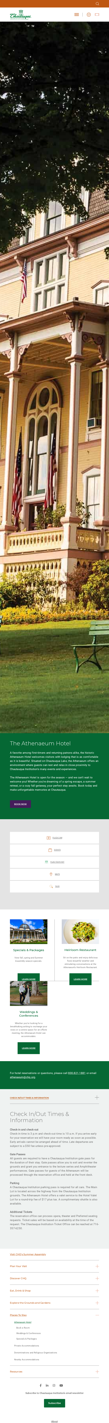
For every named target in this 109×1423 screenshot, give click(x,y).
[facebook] (41, 1385)
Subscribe (54, 1403)
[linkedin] (47, 1385)
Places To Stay (18, 1315)
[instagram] (54, 1385)
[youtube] (61, 1385)
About (54, 1421)
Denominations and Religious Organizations (35, 1352)
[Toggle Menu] (76, 14)
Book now (20, 804)
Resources (16, 1371)
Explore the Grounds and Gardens (30, 1303)
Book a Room (23, 1328)
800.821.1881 (77, 1073)
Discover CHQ (18, 1278)
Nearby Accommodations (26, 1359)
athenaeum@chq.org (22, 1077)
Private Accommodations (26, 1345)
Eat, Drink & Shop (20, 1290)
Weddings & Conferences (28, 1333)
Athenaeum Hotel (22, 1322)
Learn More (28, 979)
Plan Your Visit (18, 1266)
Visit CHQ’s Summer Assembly (28, 1254)
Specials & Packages (26, 1339)
